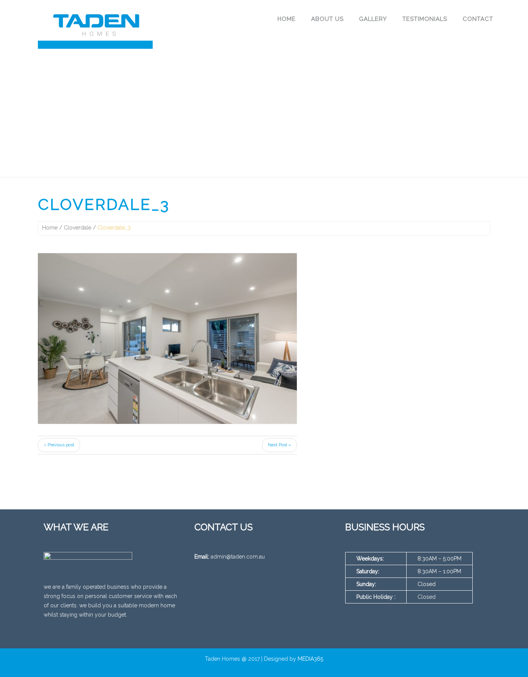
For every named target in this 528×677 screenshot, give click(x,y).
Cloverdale (77, 228)
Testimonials (424, 18)
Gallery (373, 18)
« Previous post (59, 444)
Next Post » (279, 444)
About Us (327, 18)
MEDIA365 (310, 659)
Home (287, 18)
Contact (478, 18)
